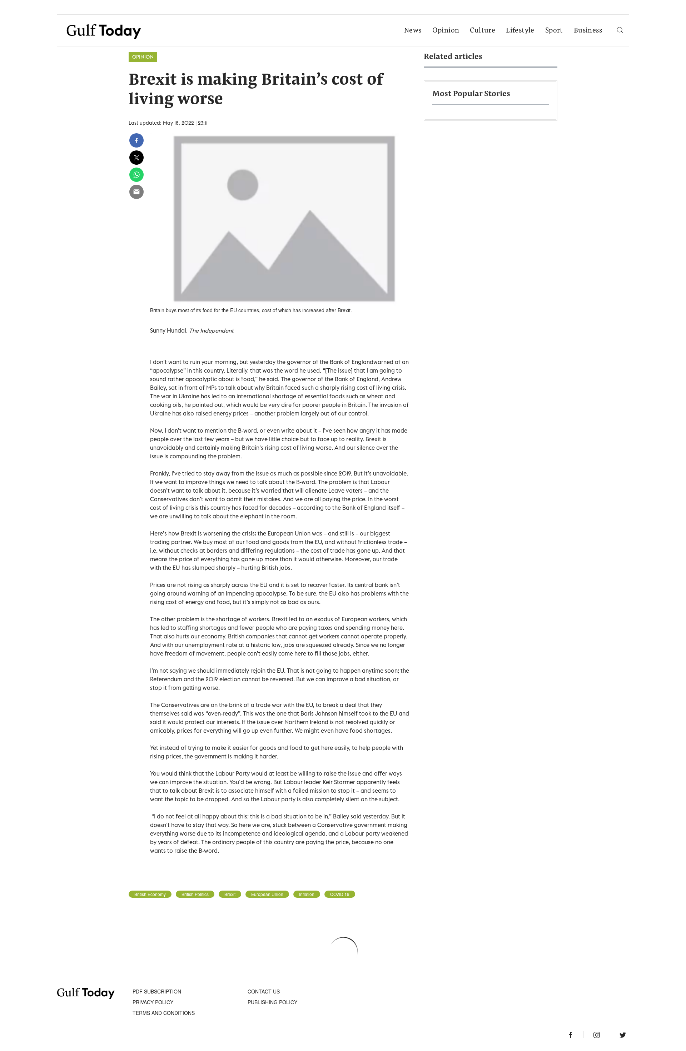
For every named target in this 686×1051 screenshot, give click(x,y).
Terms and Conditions (164, 1012)
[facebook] (136, 140)
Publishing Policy (272, 1002)
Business (588, 30)
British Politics (195, 894)
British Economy (150, 894)
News (413, 30)
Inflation (306, 894)
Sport (554, 30)
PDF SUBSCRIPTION (157, 991)
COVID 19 (339, 894)
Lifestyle (520, 30)
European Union (267, 894)
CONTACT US (264, 991)
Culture (482, 30)
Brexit (229, 894)
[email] (136, 192)
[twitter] (136, 157)
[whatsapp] (136, 175)
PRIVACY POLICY (153, 1002)
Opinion (445, 30)
